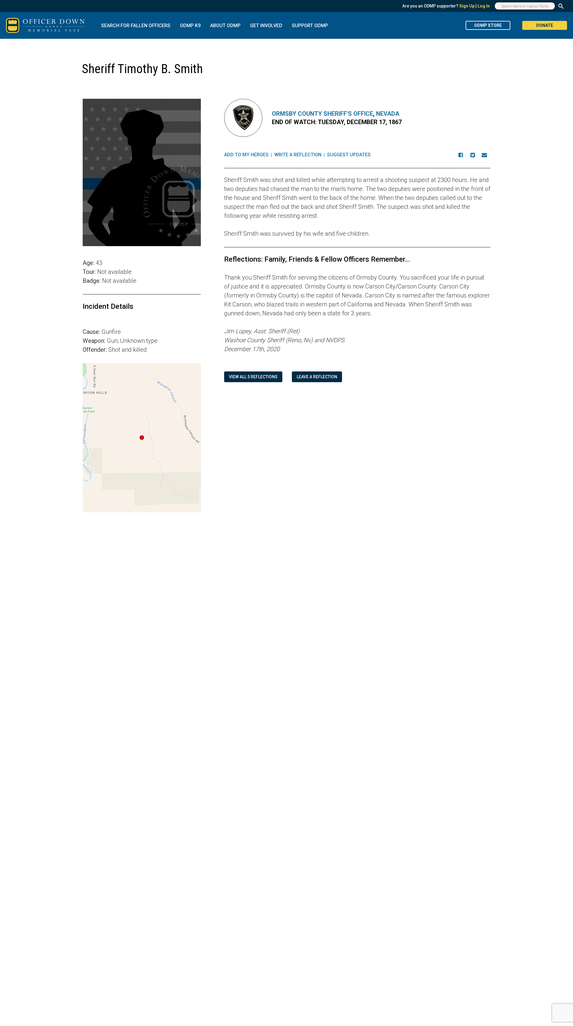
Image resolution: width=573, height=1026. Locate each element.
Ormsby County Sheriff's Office (322, 113)
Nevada (387, 113)
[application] (142, 437)
